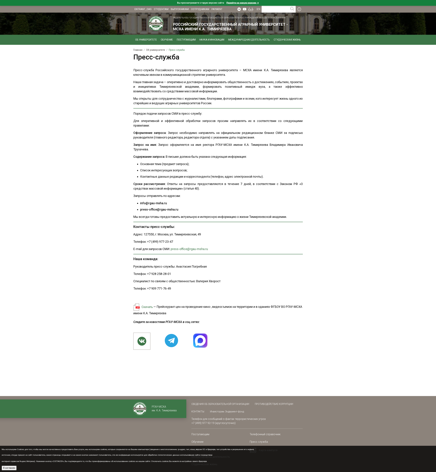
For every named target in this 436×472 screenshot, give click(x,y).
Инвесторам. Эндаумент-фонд (227, 411)
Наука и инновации (211, 39)
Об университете (146, 39)
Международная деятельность (249, 39)
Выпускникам (180, 9)
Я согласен (9, 468)
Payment (217, 9)
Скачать (147, 307)
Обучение (167, 39)
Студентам (161, 9)
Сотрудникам (200, 9)
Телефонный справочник (265, 434)
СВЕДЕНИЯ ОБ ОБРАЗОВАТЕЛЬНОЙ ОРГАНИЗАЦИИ (220, 404)
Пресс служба (259, 441)
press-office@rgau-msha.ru (189, 249)
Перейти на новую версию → (242, 2)
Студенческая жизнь (287, 39)
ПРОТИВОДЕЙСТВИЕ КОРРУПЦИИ (274, 404)
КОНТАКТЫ (197, 411)
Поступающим (186, 39)
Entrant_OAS (143, 9)
